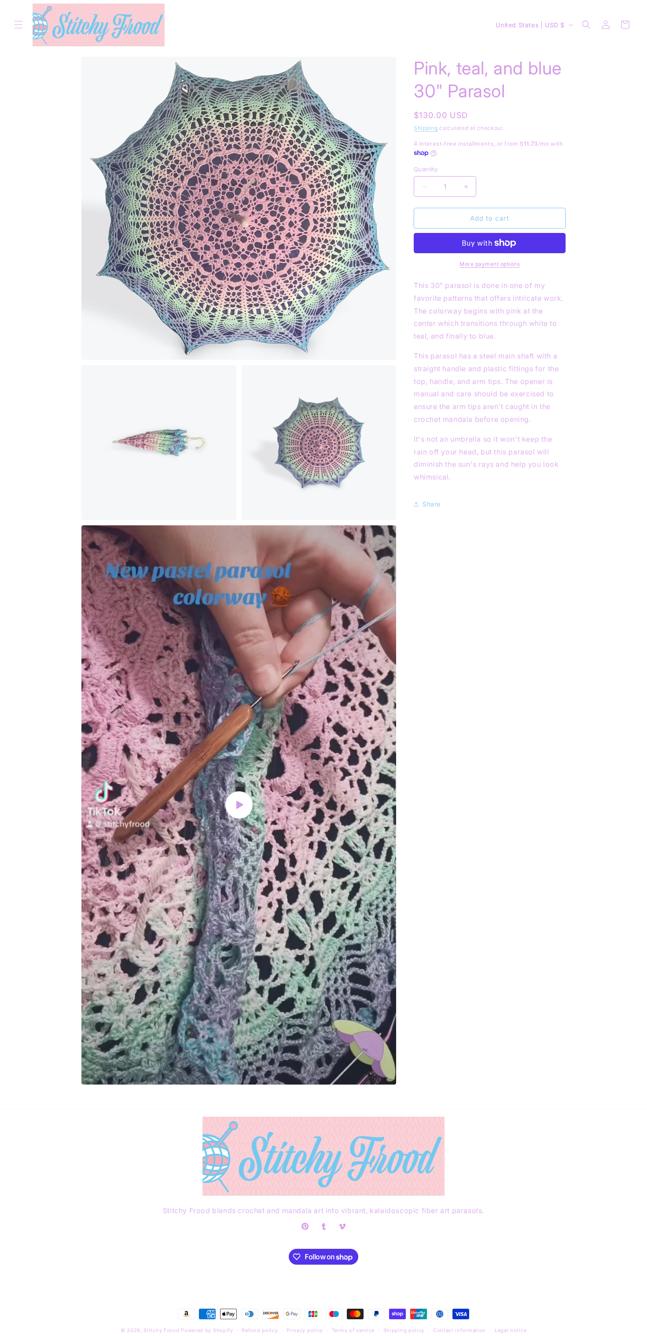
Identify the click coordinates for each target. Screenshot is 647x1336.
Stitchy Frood (161, 1330)
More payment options (490, 264)
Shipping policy (404, 1330)
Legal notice (510, 1330)
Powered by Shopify (207, 1330)
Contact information (459, 1330)
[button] (18, 24)
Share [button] (432, 504)
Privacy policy (305, 1330)
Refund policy (260, 1330)
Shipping (426, 128)
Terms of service (353, 1330)
